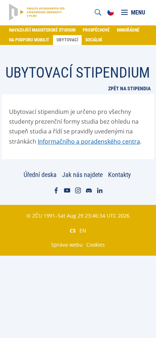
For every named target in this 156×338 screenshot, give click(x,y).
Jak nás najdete (82, 174)
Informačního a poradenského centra (89, 141)
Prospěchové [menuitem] (96, 30)
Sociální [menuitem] (93, 39)
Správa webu (67, 244)
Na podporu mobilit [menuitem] (29, 39)
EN (82, 230)
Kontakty (119, 174)
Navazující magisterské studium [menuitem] (42, 30)
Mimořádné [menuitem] (128, 30)
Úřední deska (40, 174)
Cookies (95, 244)
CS (73, 230)
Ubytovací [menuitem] (67, 39)
